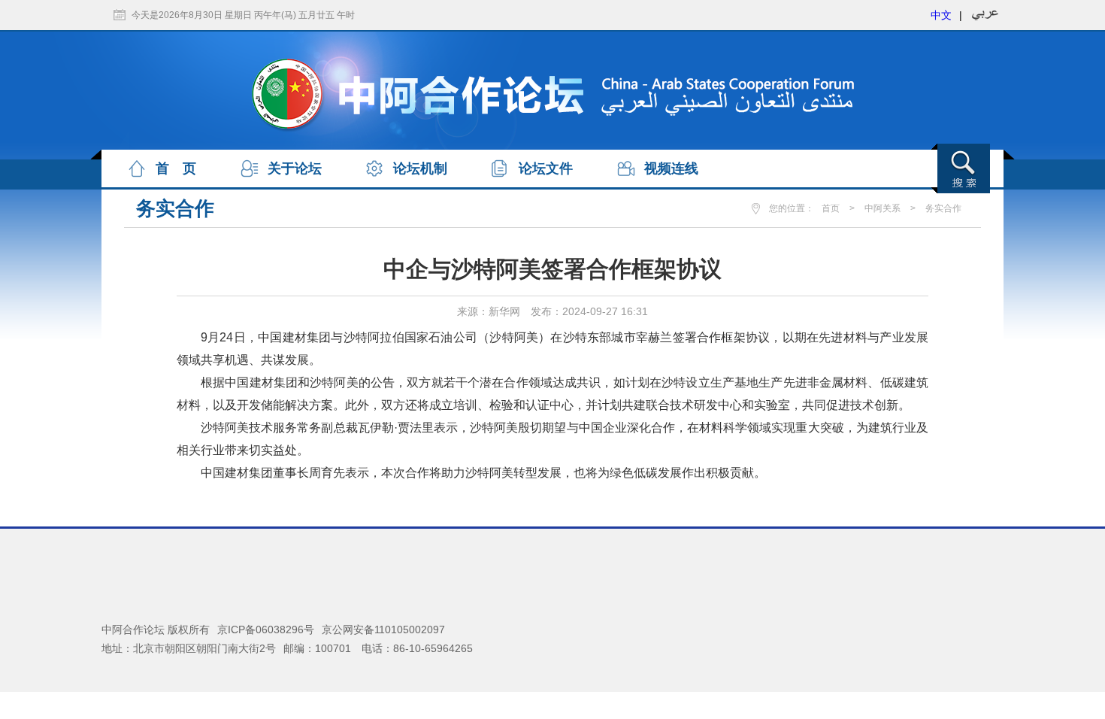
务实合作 (943, 208)
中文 (941, 15)
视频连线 (671, 168)
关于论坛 (295, 168)
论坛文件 (546, 168)
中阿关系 (882, 208)
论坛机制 (420, 168)
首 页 (176, 168)
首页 (831, 208)
